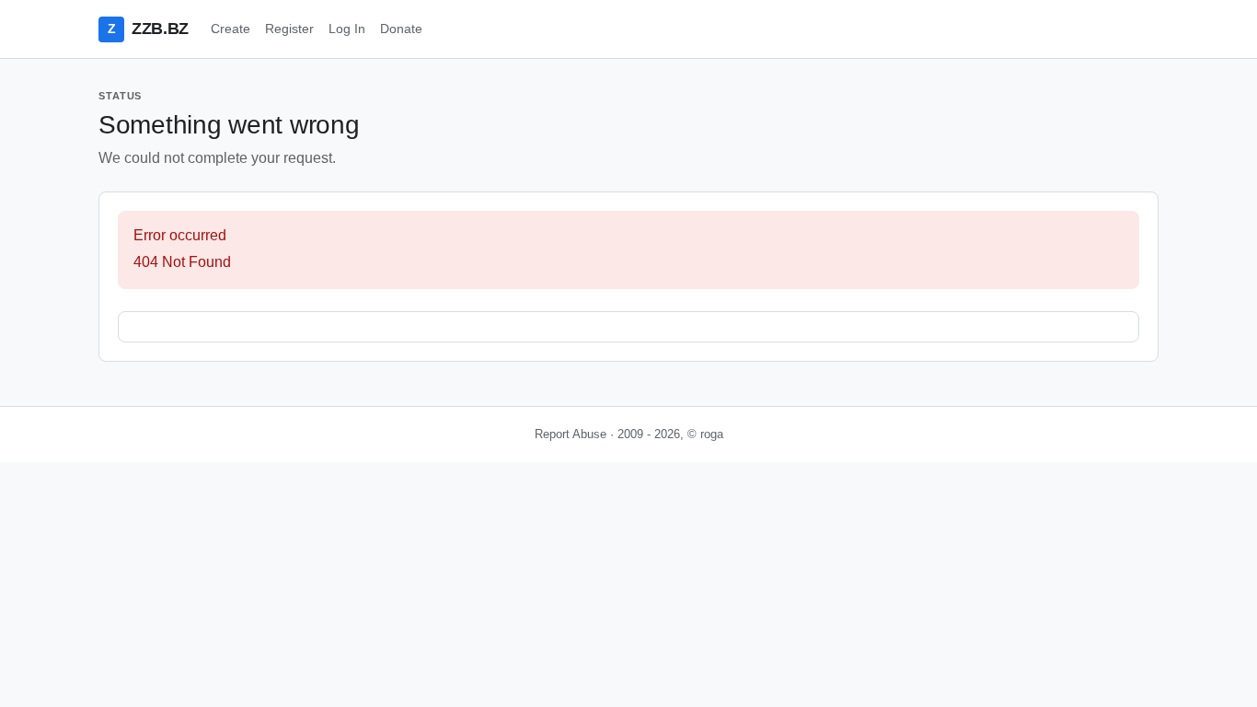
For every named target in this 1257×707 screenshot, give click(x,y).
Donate (401, 28)
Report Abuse (570, 434)
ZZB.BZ (148, 28)
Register (289, 28)
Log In (347, 28)
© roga (705, 434)
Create (230, 28)
